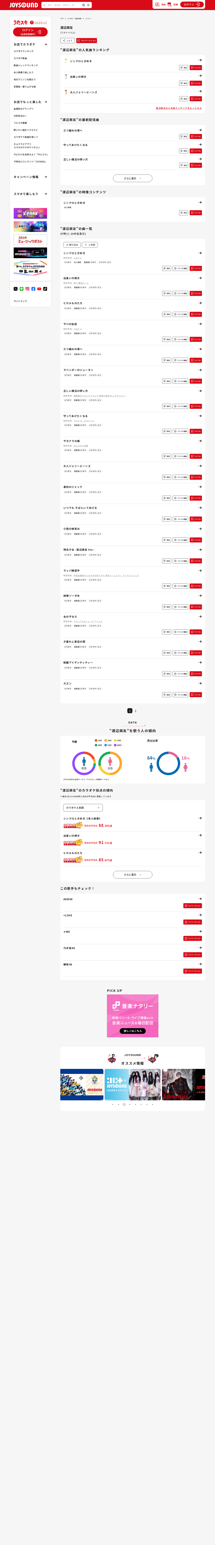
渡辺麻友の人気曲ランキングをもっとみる (179, 108)
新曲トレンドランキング (26, 65)
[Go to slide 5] (135, 1104)
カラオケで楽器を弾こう (26, 137)
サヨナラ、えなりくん (84, 420)
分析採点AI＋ (20, 115)
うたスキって (40, 22)
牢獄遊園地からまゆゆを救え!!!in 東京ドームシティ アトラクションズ (106, 575)
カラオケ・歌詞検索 (74, 18)
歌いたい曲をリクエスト (26, 129)
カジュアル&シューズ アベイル (88, 621)
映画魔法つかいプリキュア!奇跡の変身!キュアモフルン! (99, 395)
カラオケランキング (24, 51)
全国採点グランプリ (24, 108)
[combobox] (90, 245)
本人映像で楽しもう (24, 72)
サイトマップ (20, 301)
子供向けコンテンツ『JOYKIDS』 (30, 161)
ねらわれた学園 (81, 445)
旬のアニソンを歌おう (25, 79)
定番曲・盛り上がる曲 (25, 86)
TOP (61, 18)
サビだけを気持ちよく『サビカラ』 (31, 154)
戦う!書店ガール (81, 283)
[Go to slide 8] (152, 1104)
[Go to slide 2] (118, 1104)
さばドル (78, 257)
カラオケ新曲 (20, 58)
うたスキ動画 (20, 122)
